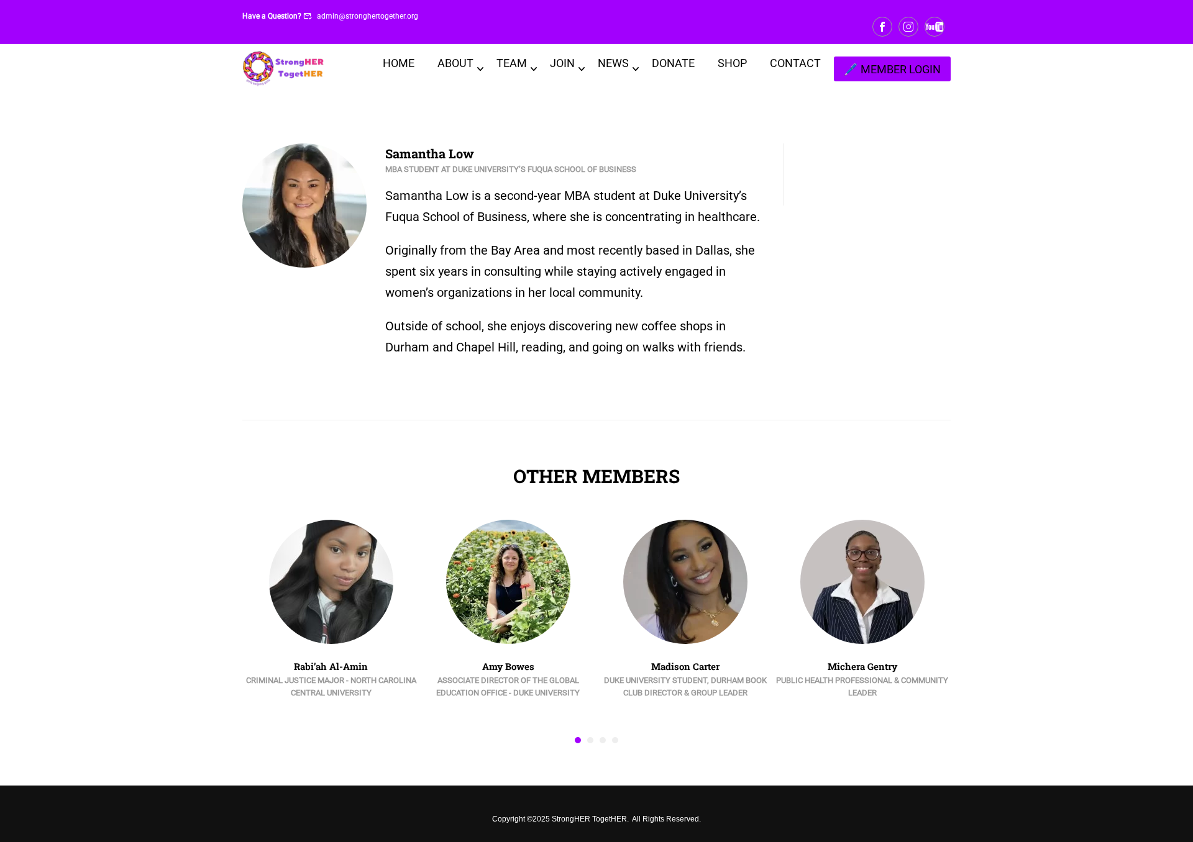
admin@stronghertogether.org (367, 16)
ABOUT (455, 63)
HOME (398, 63)
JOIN (562, 63)
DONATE (673, 63)
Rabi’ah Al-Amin (331, 666)
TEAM (511, 63)
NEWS (613, 63)
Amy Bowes (508, 666)
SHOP (732, 63)
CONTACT (795, 63)
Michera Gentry (862, 666)
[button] (578, 740)
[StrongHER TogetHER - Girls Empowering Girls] (283, 69)
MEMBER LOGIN (901, 69)
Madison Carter (685, 666)
